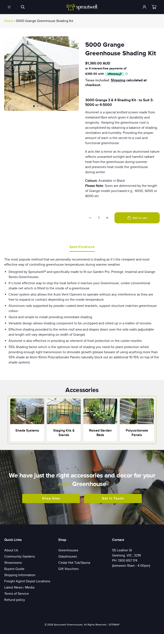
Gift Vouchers (68, 569)
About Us (11, 550)
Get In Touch (113, 498)
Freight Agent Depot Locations (27, 581)
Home (8, 21)
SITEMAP (114, 624)
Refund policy (14, 600)
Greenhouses (68, 550)
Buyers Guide (14, 569)
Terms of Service (16, 594)
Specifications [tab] (82, 247)
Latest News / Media (19, 587)
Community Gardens (19, 556)
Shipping (118, 80)
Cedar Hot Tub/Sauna (74, 563)
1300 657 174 (127, 560)
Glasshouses (67, 556)
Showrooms (13, 563)
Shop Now (51, 498)
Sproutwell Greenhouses (68, 624)
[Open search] (23, 7)
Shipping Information (19, 575)
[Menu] (9, 7)
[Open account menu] (144, 7)
